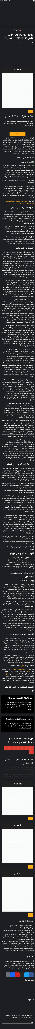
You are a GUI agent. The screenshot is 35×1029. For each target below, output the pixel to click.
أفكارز (22, 666)
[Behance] (12, 974)
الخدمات (29, 672)
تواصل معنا (6, 674)
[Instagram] (22, 974)
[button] (17, 26)
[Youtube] (17, 974)
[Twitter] (26, 974)
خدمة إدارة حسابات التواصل (19, 669)
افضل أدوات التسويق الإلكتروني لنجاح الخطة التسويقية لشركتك (19, 202)
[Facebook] (31, 974)
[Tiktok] (8, 974)
